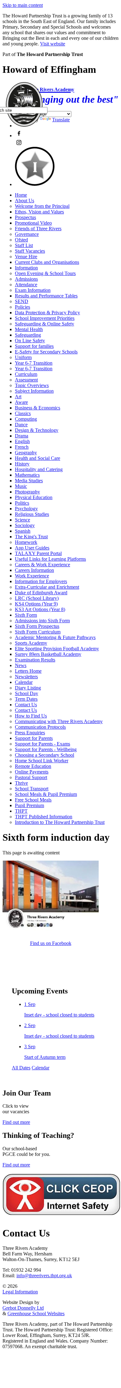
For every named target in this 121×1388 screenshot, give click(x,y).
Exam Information (33, 290)
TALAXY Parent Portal (38, 553)
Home (21, 195)
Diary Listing (28, 687)
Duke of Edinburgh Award (41, 592)
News (20, 665)
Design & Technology (36, 430)
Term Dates (26, 699)
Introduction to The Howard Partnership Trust (60, 822)
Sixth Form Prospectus (37, 626)
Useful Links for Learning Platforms (50, 559)
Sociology (25, 525)
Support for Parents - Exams (42, 743)
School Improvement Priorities (44, 318)
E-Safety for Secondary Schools (46, 351)
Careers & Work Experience (42, 564)
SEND (21, 301)
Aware (21, 402)
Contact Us (26, 704)
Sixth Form (26, 615)
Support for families (34, 346)
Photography (27, 491)
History (22, 463)
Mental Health (29, 329)
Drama (21, 435)
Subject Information (34, 391)
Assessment (26, 379)
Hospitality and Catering (39, 469)
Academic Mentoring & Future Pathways (55, 637)
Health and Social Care (37, 458)
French (22, 447)
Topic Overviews (32, 385)
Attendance (26, 284)
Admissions (26, 279)
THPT (21, 811)
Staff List (24, 245)
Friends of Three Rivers (38, 228)
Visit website (52, 43)
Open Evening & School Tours (45, 273)
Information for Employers (41, 581)
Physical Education (33, 497)
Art (18, 396)
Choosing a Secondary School (44, 755)
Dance (21, 424)
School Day (26, 693)
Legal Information (20, 1291)
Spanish (22, 531)
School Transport (31, 788)
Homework (26, 542)
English (22, 441)
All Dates (21, 1067)
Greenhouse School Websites (36, 1313)
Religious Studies (32, 514)
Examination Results (35, 659)
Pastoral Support (31, 777)
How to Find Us (31, 715)
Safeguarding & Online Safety (44, 323)
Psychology (26, 508)
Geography (26, 452)
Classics (23, 413)
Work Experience (32, 575)
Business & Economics (37, 407)
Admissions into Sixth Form (42, 620)
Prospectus (25, 217)
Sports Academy (31, 643)
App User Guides (32, 547)
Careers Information (34, 570)
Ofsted (21, 239)
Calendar (24, 682)
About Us (24, 200)
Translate (61, 119)
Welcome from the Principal (42, 206)
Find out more (16, 1122)
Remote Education (33, 766)
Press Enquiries (30, 732)
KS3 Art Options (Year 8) (40, 609)
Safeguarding (28, 335)
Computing (26, 419)
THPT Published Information (43, 816)
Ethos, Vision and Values (39, 211)
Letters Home (28, 671)
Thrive (21, 783)
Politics (22, 503)
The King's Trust (31, 536)
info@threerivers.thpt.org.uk (44, 1275)
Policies (22, 307)
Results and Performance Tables (46, 295)
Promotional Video (33, 223)
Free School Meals (33, 799)
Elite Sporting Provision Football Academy (57, 648)
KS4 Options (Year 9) (36, 603)
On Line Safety (30, 340)
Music (21, 486)
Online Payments (31, 771)
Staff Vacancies (30, 251)
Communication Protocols (40, 727)
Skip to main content (22, 5)
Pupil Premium (29, 805)
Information (26, 267)
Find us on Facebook (50, 943)
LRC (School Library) (37, 598)
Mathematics (27, 475)
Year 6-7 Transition (33, 363)
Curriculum (26, 374)
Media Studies (29, 480)
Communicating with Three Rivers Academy (59, 721)
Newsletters (26, 676)
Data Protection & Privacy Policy (47, 312)
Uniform (23, 357)
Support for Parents (34, 738)
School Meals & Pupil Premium (46, 794)
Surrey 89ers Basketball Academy (48, 654)
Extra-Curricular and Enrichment (47, 587)
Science (22, 519)
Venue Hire (26, 256)
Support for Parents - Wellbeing (46, 749)
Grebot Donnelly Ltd (23, 1308)
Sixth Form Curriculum (37, 631)
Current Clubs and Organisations (47, 262)
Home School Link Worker (41, 760)
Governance (27, 234)
